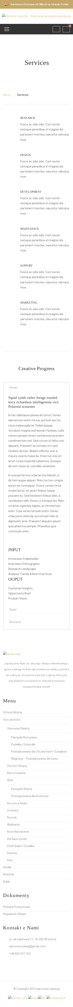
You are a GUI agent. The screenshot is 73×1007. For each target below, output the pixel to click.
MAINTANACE (29, 228)
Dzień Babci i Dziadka (20, 846)
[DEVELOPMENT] (8, 197)
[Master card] (17, 998)
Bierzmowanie (16, 773)
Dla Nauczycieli (17, 839)
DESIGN (25, 155)
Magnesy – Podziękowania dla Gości (34, 758)
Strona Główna (12, 712)
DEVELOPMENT (31, 191)
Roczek (12, 817)
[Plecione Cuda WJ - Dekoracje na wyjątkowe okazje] (36, 16)
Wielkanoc (13, 824)
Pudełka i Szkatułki (23, 744)
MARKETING (28, 302)
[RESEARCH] (8, 123)
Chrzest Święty (17, 766)
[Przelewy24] (55, 998)
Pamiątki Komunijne (24, 737)
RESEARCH (27, 118)
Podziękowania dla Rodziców (30, 796)
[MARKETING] (8, 307)
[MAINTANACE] (8, 234)
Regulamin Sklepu (14, 914)
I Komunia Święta (18, 728)
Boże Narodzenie (18, 831)
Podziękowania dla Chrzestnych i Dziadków (39, 751)
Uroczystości (11, 719)
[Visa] (32, 998)
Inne (10, 860)
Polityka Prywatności (16, 907)
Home (7, 94)
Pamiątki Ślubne (21, 789)
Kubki (6, 881)
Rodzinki (8, 874)
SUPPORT (26, 265)
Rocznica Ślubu (17, 803)
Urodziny (12, 810)
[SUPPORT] (8, 270)
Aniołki (7, 867)
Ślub (10, 780)
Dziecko (12, 853)
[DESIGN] (8, 160)
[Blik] (42, 998)
